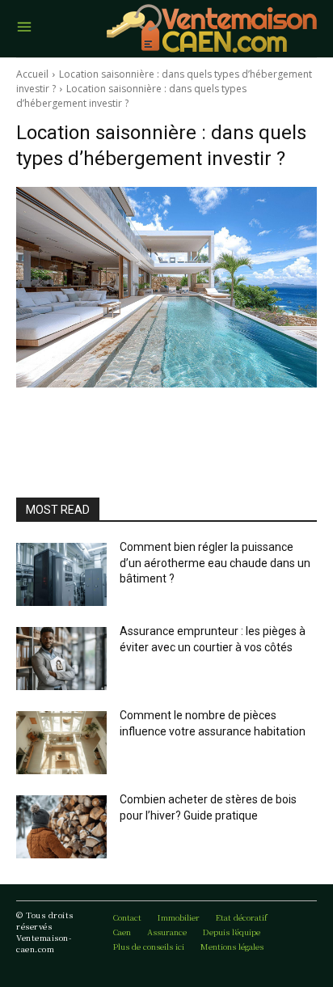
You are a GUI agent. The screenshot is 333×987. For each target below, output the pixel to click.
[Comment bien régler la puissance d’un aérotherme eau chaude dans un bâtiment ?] (61, 574)
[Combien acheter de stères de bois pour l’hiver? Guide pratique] (61, 826)
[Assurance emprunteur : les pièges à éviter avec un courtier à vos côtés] (61, 658)
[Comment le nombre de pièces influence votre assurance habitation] (61, 742)
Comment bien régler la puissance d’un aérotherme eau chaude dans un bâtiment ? (215, 562)
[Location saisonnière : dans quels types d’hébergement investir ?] (166, 287)
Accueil (32, 74)
